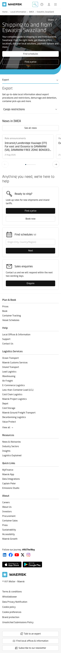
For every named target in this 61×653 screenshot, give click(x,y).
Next (55, 164)
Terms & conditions (12, 591)
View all (6, 427)
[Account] (49, 4)
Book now (30, 218)
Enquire (30, 283)
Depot (5, 403)
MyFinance (7, 469)
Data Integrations (11, 479)
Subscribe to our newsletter (32, 648)
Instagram (28, 555)
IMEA (31, 12)
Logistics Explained (11, 455)
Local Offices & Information (16, 334)
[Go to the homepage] (14, 576)
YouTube (16, 555)
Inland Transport (10, 367)
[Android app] (32, 564)
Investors (7, 511)
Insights (6, 451)
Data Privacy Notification (14, 602)
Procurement (8, 516)
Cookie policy (9, 607)
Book (4, 311)
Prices (5, 306)
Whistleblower (9, 596)
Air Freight (7, 380)
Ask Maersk (35, 4)
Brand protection (10, 617)
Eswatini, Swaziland (45, 12)
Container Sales (10, 520)
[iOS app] (11, 564)
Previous (5, 164)
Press (5, 525)
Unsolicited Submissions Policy (17, 622)
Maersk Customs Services (15, 362)
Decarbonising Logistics (14, 417)
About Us (6, 507)
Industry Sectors (10, 446)
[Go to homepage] (12, 4)
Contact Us (7, 343)
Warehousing (8, 376)
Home (5, 12)
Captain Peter (9, 483)
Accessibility (8, 534)
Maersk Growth (9, 538)
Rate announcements (15, 138)
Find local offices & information (32, 640)
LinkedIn (4, 555)
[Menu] (55, 4)
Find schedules (30, 53)
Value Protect (9, 421)
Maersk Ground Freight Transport (18, 412)
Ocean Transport (10, 358)
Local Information (18, 12)
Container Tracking (11, 315)
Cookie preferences (11, 612)
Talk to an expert (32, 633)
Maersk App (8, 474)
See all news (30, 128)
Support (42, 4)
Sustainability (9, 529)
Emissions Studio (10, 488)
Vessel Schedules (10, 320)
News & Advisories (11, 441)
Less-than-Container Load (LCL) (17, 390)
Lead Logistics (9, 371)
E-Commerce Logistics (13, 385)
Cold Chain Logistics (12, 394)
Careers (6, 502)
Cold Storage (8, 408)
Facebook (11, 555)
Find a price (30, 61)
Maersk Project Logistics (14, 399)
